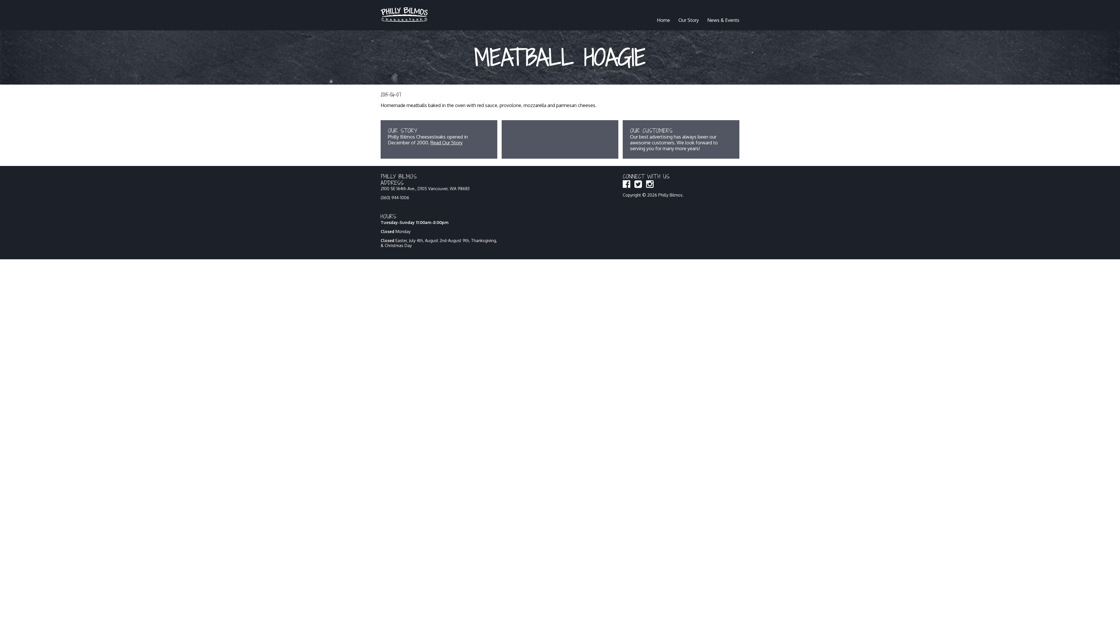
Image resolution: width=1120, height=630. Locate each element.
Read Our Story (446, 143)
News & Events (723, 20)
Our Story (688, 20)
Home (663, 20)
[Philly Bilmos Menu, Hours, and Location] (404, 20)
